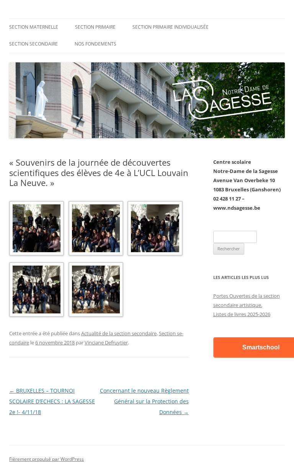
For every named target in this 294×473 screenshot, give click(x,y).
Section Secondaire (33, 44)
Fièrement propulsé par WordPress (46, 459)
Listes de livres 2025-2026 (241, 314)
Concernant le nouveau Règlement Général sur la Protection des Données (144, 401)
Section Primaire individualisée (170, 27)
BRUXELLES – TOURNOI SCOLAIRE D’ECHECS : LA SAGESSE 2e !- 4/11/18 (52, 401)
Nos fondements (95, 44)
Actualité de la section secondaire (119, 333)
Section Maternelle (33, 27)
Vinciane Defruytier (106, 342)
